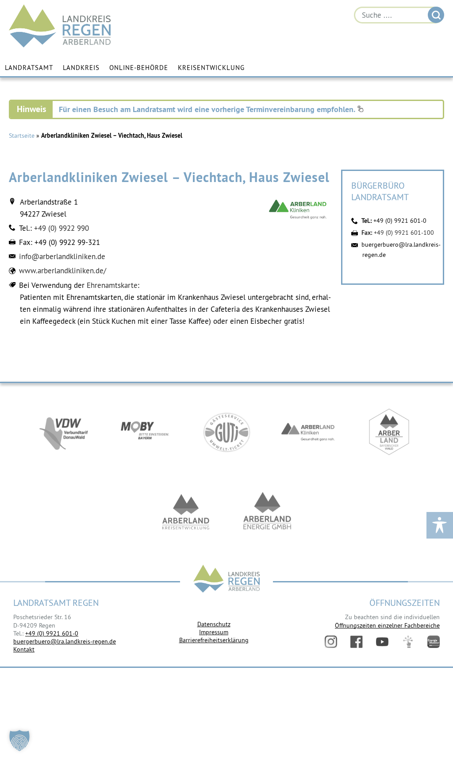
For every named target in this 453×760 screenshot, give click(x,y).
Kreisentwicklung (211, 67)
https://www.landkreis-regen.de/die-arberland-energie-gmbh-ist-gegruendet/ (267, 511)
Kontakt (24, 649)
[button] (19, 740)
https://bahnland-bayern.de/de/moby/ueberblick (145, 431)
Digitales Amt (408, 642)
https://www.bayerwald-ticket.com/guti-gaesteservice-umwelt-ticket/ (226, 431)
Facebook (356, 642)
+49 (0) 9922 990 (61, 228)
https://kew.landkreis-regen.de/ (185, 511)
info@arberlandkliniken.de (62, 256)
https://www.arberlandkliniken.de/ (307, 431)
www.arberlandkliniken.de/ (62, 270)
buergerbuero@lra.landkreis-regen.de (64, 641)
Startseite (22, 136)
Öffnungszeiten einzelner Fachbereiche (387, 625)
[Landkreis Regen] (226, 579)
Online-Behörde (138, 67)
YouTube (382, 642)
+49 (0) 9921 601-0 (399, 221)
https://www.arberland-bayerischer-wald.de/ (389, 431)
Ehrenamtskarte (112, 285)
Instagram (331, 642)
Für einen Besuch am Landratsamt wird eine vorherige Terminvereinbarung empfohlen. (208, 109)
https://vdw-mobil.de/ (63, 431)
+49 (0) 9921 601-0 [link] (51, 633)
